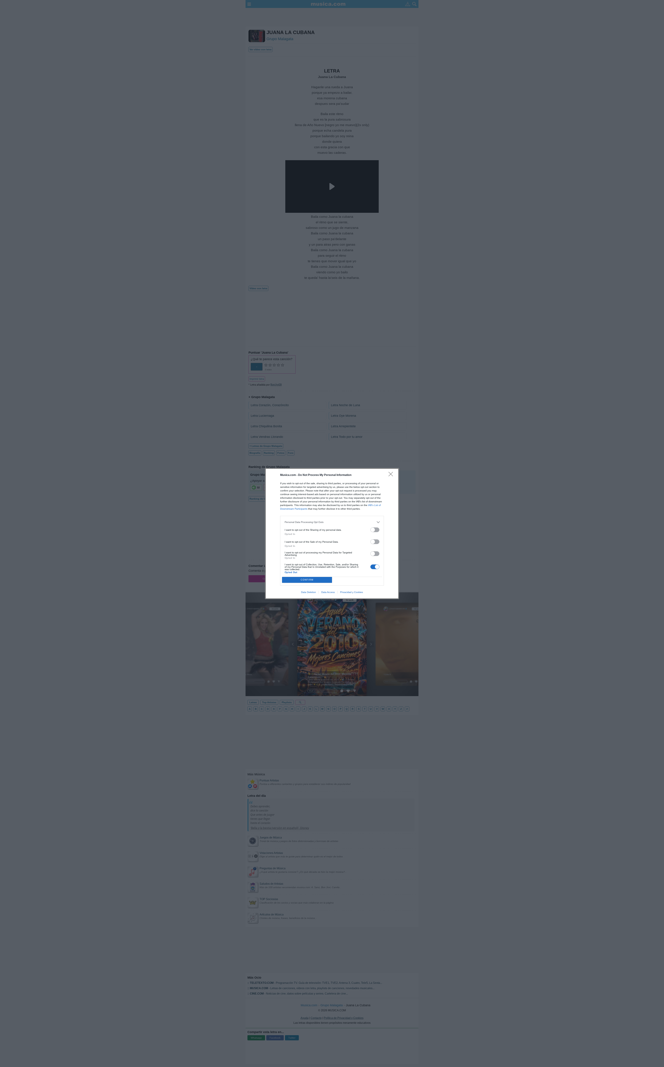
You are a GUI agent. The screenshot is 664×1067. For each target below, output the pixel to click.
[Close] (392, 475)
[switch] (374, 529)
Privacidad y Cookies (351, 592)
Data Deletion (308, 592)
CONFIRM (307, 579)
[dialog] (332, 533)
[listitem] (332, 522)
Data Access (328, 592)
